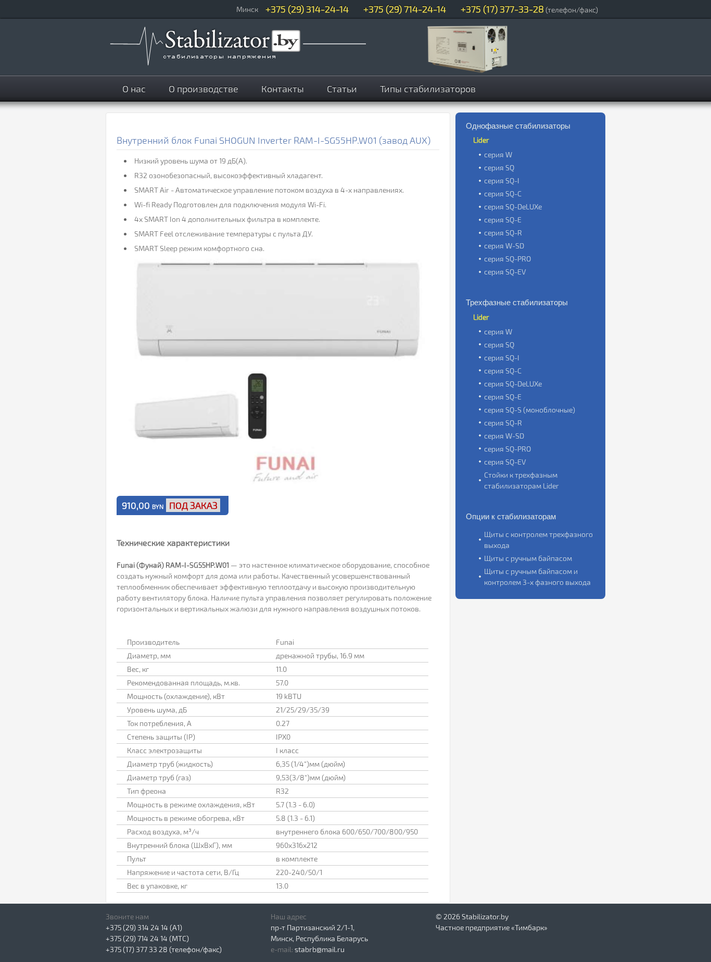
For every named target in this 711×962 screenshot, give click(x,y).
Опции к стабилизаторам (511, 516)
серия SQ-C (503, 193)
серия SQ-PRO (507, 258)
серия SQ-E (503, 219)
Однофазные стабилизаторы (518, 125)
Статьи (342, 88)
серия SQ (499, 167)
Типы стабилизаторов (428, 88)
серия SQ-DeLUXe (513, 206)
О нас (134, 88)
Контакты (282, 88)
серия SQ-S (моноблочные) (529, 409)
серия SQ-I (501, 180)
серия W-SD (504, 245)
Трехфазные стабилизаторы (517, 302)
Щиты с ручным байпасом (528, 558)
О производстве (203, 88)
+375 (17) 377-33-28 (502, 9)
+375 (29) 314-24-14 (307, 9)
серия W (498, 154)
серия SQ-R (503, 232)
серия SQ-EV (505, 271)
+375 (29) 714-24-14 (404, 9)
